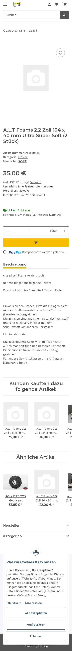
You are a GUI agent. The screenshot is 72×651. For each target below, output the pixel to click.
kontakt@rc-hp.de (15, 363)
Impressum (14, 602)
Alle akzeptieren (36, 613)
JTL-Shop (43, 646)
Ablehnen (36, 636)
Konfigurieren (36, 624)
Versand (35, 182)
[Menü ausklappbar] (5, 2)
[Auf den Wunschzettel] (60, 53)
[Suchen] (64, 15)
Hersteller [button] (11, 525)
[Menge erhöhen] (64, 231)
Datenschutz (33, 602)
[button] (49, 4)
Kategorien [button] (12, 536)
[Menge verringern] (7, 231)
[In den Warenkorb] (6, 43)
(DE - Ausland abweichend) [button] (46, 214)
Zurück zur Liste (15, 30)
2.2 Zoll (23, 157)
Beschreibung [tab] (14, 264)
